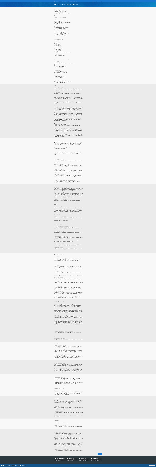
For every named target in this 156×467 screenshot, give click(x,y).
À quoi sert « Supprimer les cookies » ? (58, 15)
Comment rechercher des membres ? (58, 68)
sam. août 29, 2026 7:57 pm (60, 460)
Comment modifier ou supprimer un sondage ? (60, 31)
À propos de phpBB (64, 435)
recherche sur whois (72, 442)
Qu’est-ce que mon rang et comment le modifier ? (60, 24)
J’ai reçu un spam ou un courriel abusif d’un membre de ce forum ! (62, 59)
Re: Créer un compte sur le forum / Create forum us (61, 458)
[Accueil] (54, 1)
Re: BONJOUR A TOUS (71, 458)
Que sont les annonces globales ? (58, 43)
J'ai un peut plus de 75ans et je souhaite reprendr (97, 459)
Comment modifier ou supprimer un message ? (60, 28)
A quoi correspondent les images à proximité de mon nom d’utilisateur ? (63, 22)
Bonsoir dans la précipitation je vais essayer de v (85, 459)
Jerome (56, 460)
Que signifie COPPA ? (56, 9)
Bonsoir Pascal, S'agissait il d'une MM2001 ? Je (73, 459)
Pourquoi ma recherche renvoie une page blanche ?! (60, 67)
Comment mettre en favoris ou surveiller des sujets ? (60, 72)
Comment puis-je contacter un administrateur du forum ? (61, 82)
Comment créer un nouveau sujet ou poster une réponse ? (61, 27)
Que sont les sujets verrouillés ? (58, 46)
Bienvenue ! (58, 459)
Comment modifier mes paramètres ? (58, 18)
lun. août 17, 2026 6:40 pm (85, 460)
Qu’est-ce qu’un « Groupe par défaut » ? (59, 54)
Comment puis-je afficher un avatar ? (58, 23)
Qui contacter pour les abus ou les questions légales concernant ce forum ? (63, 81)
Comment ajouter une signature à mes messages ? (60, 29)
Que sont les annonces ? (57, 44)
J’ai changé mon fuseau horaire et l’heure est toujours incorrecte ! (62, 20)
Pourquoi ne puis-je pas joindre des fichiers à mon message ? (61, 33)
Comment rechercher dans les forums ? (59, 65)
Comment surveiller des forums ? (58, 73)
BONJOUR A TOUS (95, 458)
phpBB (59, 162)
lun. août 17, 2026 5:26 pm (97, 460)
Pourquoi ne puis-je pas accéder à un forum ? (59, 32)
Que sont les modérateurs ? (57, 50)
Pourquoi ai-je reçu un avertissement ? (59, 34)
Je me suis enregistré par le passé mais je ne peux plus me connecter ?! (62, 13)
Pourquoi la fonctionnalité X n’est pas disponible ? (60, 80)
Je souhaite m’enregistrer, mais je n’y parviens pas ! (60, 10)
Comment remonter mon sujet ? (58, 37)
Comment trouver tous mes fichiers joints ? (59, 77)
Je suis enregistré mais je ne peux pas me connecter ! (60, 11)
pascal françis (80, 460)
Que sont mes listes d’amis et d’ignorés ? (59, 62)
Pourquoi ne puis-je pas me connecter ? (59, 12)
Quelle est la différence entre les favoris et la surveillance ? (61, 71)
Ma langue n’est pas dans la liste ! (58, 21)
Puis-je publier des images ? (57, 42)
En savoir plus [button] (24, 465)
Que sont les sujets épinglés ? (57, 45)
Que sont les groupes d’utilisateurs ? (58, 51)
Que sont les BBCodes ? (57, 40)
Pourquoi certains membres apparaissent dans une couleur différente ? (63, 53)
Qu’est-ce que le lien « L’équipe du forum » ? (59, 55)
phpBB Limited (73, 433)
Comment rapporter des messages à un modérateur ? (60, 35)
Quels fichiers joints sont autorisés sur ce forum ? (60, 76)
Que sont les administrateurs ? (58, 49)
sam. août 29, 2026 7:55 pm (72, 460)
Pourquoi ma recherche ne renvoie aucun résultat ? (60, 66)
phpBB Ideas (62, 438)
